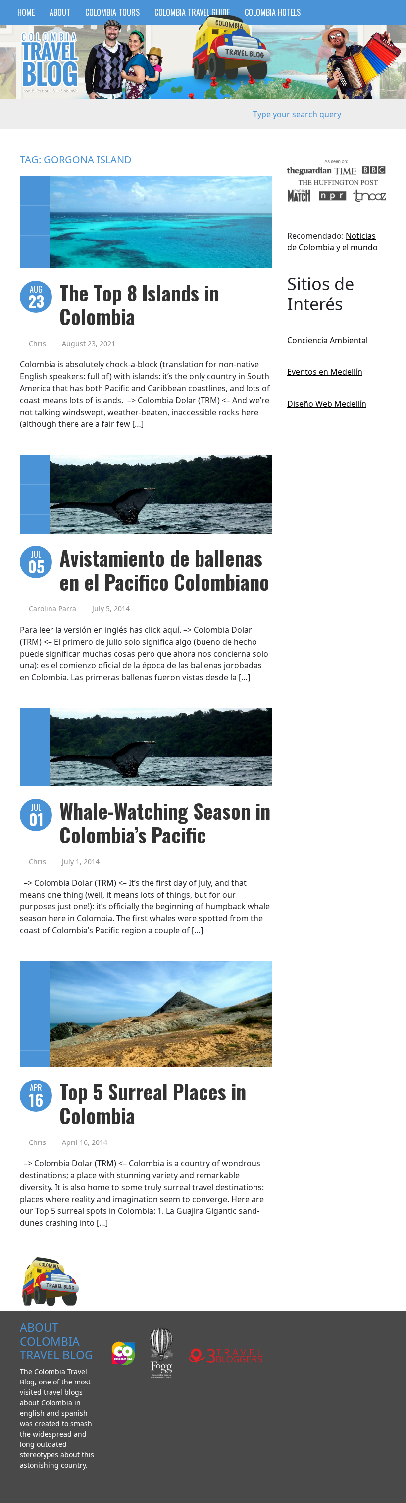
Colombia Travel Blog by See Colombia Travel (49, 62)
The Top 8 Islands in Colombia (139, 304)
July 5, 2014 (111, 608)
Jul (36, 563)
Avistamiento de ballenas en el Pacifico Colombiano (164, 570)
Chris (37, 343)
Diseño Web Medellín (326, 403)
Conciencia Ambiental (327, 340)
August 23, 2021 (88, 343)
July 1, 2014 (81, 861)
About (60, 12)
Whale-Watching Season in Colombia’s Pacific (164, 822)
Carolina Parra (52, 608)
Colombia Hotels (273, 12)
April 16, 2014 (84, 1142)
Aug (36, 297)
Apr (36, 1096)
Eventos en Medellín (324, 371)
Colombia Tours (112, 12)
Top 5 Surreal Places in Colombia (152, 1103)
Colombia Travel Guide (192, 12)
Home (26, 12)
